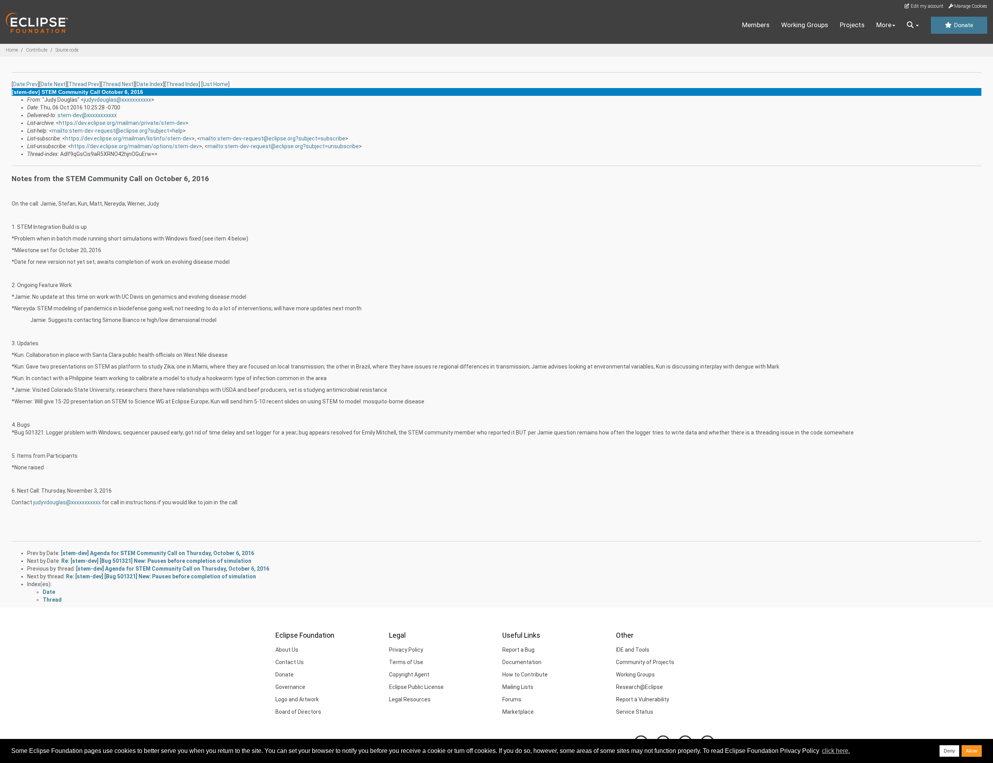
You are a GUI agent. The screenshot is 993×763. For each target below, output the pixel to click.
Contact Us (289, 662)
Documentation (521, 662)
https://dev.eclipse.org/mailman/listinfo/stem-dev (128, 138)
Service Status (634, 712)
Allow (971, 751)
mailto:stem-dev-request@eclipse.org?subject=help (117, 131)
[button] (913, 25)
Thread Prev (84, 84)
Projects (852, 25)
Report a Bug (518, 650)
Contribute (36, 50)
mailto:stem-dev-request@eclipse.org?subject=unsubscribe (283, 146)
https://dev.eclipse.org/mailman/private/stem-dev (122, 123)
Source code (66, 50)
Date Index (150, 84)
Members (756, 25)
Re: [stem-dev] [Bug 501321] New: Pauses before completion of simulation (156, 561)
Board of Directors (298, 712)
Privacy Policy (406, 650)
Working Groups (804, 25)
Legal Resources (410, 699)
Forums (511, 699)
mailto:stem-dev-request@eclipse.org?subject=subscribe (272, 138)
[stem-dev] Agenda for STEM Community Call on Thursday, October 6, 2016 (157, 553)
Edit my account (926, 6)
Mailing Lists (517, 687)
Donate (962, 25)
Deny (949, 751)
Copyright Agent (409, 674)
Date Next (53, 84)
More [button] (883, 25)
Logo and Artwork (297, 699)
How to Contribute (525, 674)
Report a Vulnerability (642, 699)
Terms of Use (406, 662)
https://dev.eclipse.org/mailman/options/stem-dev (135, 146)
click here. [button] (836, 750)
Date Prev (25, 84)
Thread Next (117, 84)
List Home (215, 84)
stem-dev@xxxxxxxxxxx (87, 115)
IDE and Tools (632, 650)
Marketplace (518, 712)
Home (12, 50)
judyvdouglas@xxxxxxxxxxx (117, 100)
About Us (286, 650)
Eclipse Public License (416, 687)
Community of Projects (645, 662)
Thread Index (182, 84)
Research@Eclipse (639, 687)
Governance (290, 687)
